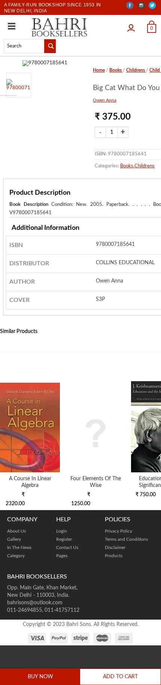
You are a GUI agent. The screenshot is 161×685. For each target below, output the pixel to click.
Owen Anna (104, 100)
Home (99, 70)
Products (113, 555)
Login (133, 25)
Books (116, 70)
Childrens (136, 70)
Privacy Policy (118, 531)
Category (16, 555)
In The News (19, 547)
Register (64, 539)
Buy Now (40, 676)
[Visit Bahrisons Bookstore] (59, 27)
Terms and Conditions (126, 539)
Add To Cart (120, 676)
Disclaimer (115, 547)
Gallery (14, 539)
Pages (61, 555)
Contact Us (67, 547)
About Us (16, 531)
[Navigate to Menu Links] (11, 26)
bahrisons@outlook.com (35, 602)
